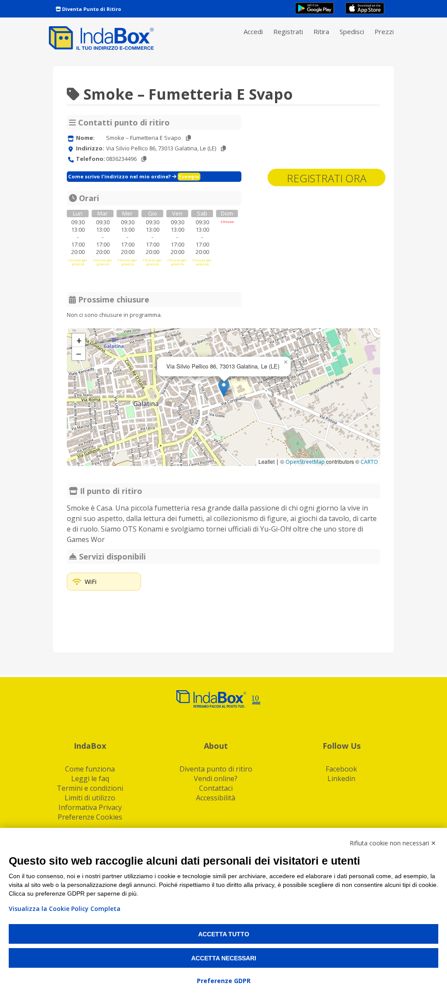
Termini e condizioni (90, 788)
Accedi (253, 31)
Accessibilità (215, 798)
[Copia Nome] (188, 138)
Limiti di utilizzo (90, 798)
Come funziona (90, 769)
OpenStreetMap (305, 462)
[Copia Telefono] (143, 159)
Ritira (321, 31)
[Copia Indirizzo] (223, 148)
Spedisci (352, 31)
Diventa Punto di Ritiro (91, 9)
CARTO (369, 462)
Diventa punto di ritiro (215, 769)
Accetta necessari (223, 958)
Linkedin (341, 778)
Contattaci (216, 788)
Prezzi (384, 31)
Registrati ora (326, 178)
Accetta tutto (223, 934)
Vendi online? (215, 778)
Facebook (341, 769)
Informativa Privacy (90, 807)
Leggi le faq (90, 778)
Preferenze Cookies (90, 817)
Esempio (189, 177)
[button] (223, 388)
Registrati (288, 31)
